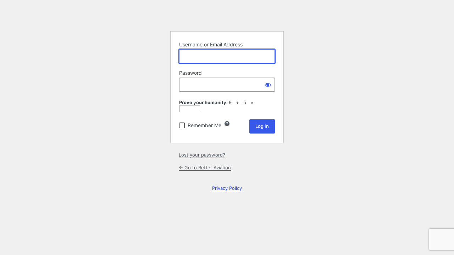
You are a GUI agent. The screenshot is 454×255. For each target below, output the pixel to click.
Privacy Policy (227, 188)
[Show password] (268, 85)
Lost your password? (202, 155)
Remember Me (204, 125)
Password (190, 73)
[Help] (227, 123)
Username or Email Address (211, 44)
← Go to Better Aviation (205, 167)
